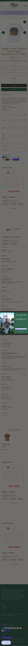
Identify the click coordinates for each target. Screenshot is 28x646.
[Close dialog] (27, 313)
